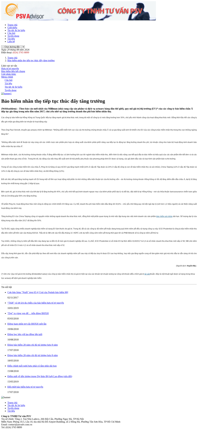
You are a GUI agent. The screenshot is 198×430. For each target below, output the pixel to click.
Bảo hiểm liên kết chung (13, 71)
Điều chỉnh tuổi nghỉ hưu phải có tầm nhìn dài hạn (32, 366)
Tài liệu (11, 38)
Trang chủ (12, 24)
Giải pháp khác (8, 74)
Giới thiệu (12, 27)
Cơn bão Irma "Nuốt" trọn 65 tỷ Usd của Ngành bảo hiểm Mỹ (37, 292)
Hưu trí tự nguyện (10, 68)
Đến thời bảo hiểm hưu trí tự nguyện (25, 387)
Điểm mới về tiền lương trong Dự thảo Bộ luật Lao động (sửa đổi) (39, 376)
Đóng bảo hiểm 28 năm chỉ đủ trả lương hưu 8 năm (32, 345)
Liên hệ (11, 41)
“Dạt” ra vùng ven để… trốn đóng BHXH (28, 313)
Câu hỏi (11, 33)
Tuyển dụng (13, 36)
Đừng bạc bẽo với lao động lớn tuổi (24, 334)
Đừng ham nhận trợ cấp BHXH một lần (26, 323)
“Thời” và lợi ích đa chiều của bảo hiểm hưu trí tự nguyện (35, 302)
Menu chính (7, 77)
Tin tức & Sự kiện (16, 30)
